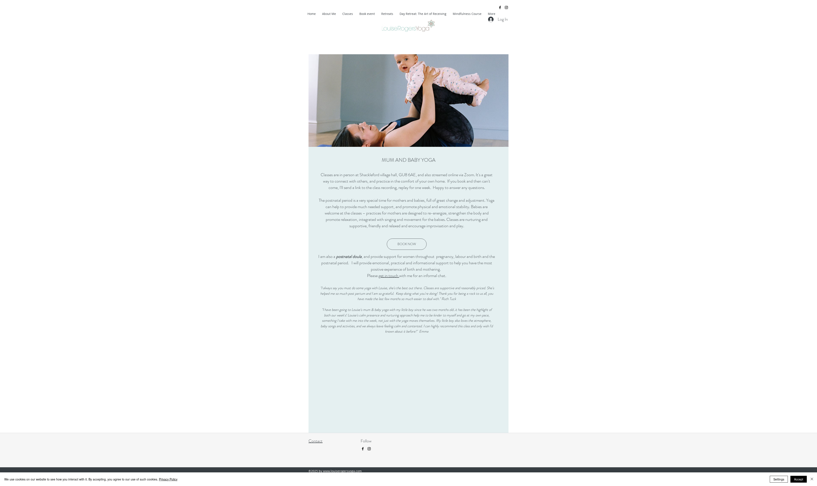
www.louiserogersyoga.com (342, 471)
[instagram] (506, 7)
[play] (498, 57)
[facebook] (500, 7)
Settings (778, 479)
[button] (408, 103)
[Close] (811, 479)
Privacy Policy (168, 479)
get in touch (389, 276)
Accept (798, 479)
